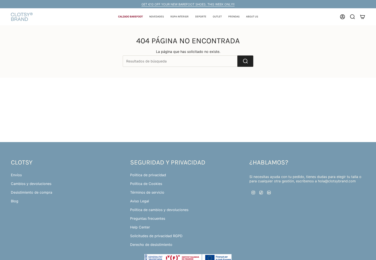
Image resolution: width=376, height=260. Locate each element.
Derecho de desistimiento (151, 244)
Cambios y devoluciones (31, 183)
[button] (130, 17)
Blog (14, 201)
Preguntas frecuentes (147, 218)
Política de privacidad (148, 175)
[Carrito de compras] (363, 16)
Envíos (16, 175)
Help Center (140, 227)
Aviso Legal (139, 201)
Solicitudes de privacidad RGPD (156, 236)
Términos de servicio (147, 192)
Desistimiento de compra (31, 192)
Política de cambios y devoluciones (159, 210)
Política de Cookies (146, 183)
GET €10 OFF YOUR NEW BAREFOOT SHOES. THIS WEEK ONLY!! (188, 4)
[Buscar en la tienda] (245, 61)
